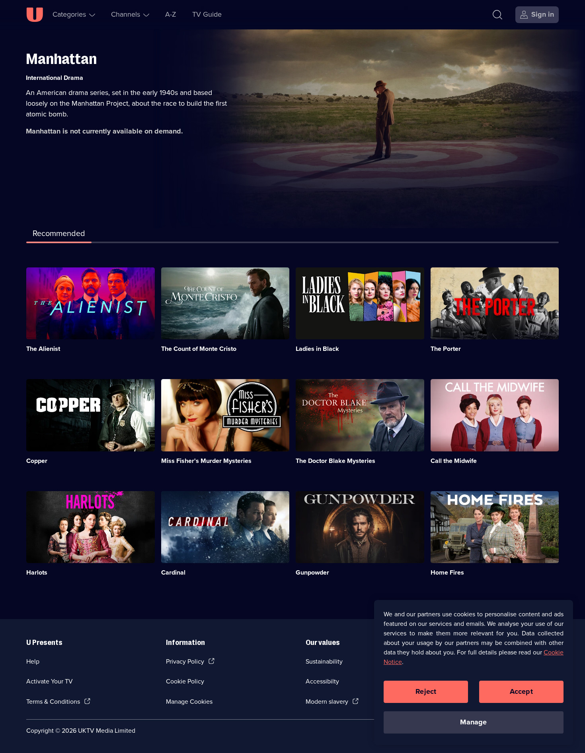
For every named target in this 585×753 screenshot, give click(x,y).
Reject (425, 691)
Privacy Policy (185, 661)
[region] (473, 672)
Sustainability (324, 661)
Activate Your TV (49, 681)
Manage (473, 722)
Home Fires (447, 572)
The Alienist (43, 348)
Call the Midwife (454, 460)
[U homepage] (34, 14)
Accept (521, 691)
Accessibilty (322, 681)
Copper (36, 460)
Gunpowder (312, 572)
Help (32, 661)
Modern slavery (327, 701)
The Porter (446, 348)
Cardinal (173, 572)
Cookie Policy (185, 681)
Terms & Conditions (53, 701)
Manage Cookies (189, 701)
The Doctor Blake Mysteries (335, 460)
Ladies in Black (317, 348)
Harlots (36, 572)
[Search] (497, 14)
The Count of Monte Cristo (198, 348)
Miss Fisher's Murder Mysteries (206, 460)
